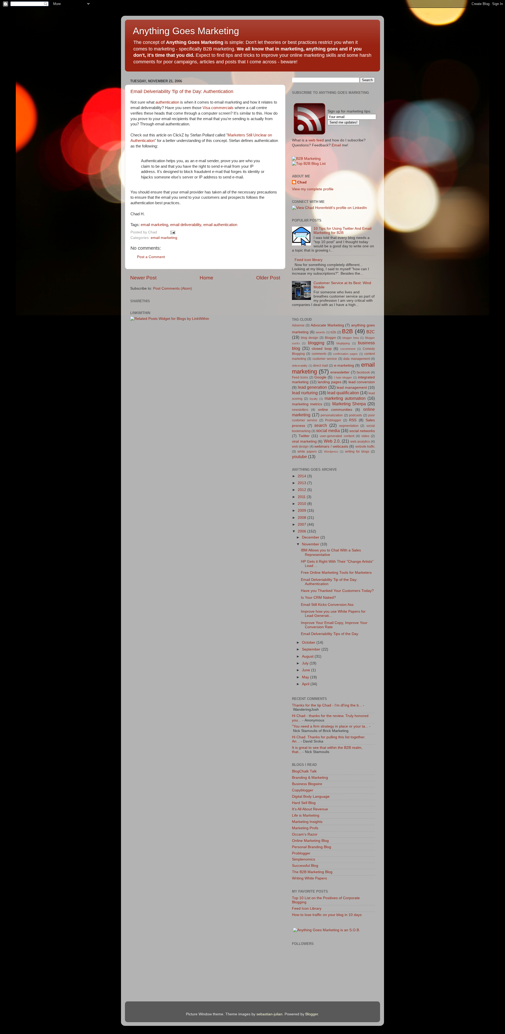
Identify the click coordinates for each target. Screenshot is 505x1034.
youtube (299, 456)
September (311, 649)
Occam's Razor (304, 834)
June (306, 670)
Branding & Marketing (310, 778)
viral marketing (304, 441)
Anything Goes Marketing (186, 30)
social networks (362, 431)
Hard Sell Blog (304, 803)
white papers (307, 451)
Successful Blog (305, 866)
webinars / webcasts (331, 446)
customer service (324, 359)
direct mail (320, 365)
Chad (302, 182)
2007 (302, 524)
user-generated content (337, 436)
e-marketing (344, 365)
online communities (335, 410)
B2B (347, 331)
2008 (302, 518)
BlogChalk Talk (304, 771)
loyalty (314, 398)
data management (356, 359)
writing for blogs (357, 451)
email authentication (220, 225)
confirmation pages (345, 353)
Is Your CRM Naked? (318, 598)
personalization (332, 415)
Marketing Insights (307, 822)
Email (336, 145)
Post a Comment (151, 257)
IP (252, 166)
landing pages (329, 382)
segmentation (348, 426)
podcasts (355, 415)
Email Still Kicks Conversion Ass (327, 605)
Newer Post (143, 277)
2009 (302, 511)
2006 (302, 531)
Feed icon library (308, 260)
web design (300, 446)
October (309, 642)
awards (320, 332)
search (320, 425)
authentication (167, 102)
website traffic (365, 446)
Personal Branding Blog (311, 847)
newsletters (300, 410)
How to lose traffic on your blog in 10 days (327, 915)
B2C (370, 331)
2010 (302, 504)
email (185, 225)
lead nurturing (305, 392)
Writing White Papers (309, 878)
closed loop (322, 349)
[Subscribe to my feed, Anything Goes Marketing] (309, 134)
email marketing (154, 225)
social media (328, 430)
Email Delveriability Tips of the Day (329, 634)
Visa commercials (218, 108)
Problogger (333, 420)
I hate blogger (343, 377)
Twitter (304, 436)
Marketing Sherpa (349, 403)
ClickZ (178, 135)
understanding (188, 141)
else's (176, 177)
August (308, 656)
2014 (302, 476)
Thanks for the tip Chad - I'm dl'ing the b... (327, 705)
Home (206, 277)
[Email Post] (172, 232)
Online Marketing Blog (310, 841)
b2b (333, 332)
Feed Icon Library (306, 908)
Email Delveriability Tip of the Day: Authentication (181, 91)
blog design (309, 338)
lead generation (312, 387)
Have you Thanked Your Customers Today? (337, 591)
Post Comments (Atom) (172, 288)
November (311, 544)
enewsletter (340, 372)
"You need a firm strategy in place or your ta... (330, 726)
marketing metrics (307, 404)
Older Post (268, 277)
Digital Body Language (311, 796)
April (306, 684)
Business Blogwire (307, 784)
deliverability (151, 108)
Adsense (298, 325)
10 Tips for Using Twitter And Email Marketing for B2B (342, 231)
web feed (316, 140)
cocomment (347, 348)
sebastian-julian (269, 1014)
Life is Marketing (305, 815)
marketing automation (345, 398)
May (306, 677)
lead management (352, 388)
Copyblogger (302, 790)
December (311, 537)
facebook (363, 372)
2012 (302, 490)
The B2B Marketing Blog (312, 872)
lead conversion (362, 382)
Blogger (330, 338)
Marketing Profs (305, 828)
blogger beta (350, 337)
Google (320, 377)
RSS (352, 420)
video (365, 436)
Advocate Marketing (327, 325)
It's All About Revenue (310, 809)
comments (319, 354)
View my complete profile (313, 189)
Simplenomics (303, 859)
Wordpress (331, 451)
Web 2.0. (332, 441)
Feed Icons (300, 377)
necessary (247, 192)
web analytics (360, 441)
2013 (302, 483)
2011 (302, 497)
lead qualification (343, 392)
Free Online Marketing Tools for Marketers (336, 573)
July (306, 663)
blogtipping (343, 343)
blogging (316, 342)
